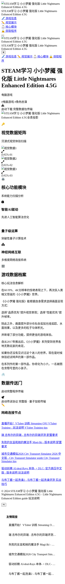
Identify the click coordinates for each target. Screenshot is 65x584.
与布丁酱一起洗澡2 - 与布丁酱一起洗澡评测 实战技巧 (34, 573)
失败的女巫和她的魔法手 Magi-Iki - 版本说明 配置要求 (34, 544)
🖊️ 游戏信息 (9, 56)
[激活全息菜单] (2, 35)
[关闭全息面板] (3, 52)
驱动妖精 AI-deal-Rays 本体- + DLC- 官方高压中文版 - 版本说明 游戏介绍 (34, 564)
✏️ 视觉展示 (25, 56)
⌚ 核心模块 (41, 56)
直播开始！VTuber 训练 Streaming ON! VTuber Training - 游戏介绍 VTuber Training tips (34, 525)
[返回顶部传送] (3, 505)
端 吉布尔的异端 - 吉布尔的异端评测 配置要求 (34, 534)
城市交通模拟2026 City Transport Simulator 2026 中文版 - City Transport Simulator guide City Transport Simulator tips (34, 554)
